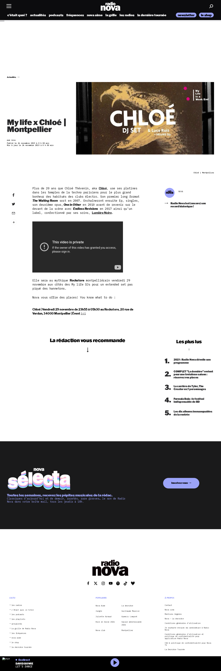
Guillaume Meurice (130, 611)
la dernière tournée (151, 15)
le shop (206, 15)
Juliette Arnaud (103, 616)
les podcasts (17, 614)
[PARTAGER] (18, 204)
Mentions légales (173, 614)
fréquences (75, 15)
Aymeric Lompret (129, 616)
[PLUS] (18, 222)
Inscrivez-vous (179, 482)
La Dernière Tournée (175, 649)
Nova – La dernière (174, 619)
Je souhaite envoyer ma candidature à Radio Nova (187, 629)
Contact (168, 605)
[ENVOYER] (18, 213)
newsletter (186, 15)
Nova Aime (100, 606)
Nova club (100, 630)
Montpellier (127, 630)
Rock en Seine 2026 (105, 622)
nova (180, 191)
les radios (127, 15)
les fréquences (18, 633)
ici (83, 313)
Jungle (99, 611)
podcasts (56, 15)
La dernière (127, 606)
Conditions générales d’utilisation (182, 623)
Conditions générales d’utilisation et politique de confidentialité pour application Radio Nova (184, 636)
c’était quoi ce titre (22, 610)
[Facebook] (18, 195)
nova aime (95, 15)
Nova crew (169, 610)
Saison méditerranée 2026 (132, 623)
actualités (38, 15)
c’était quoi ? (17, 15)
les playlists (18, 619)
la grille (111, 15)
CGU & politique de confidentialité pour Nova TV (188, 644)
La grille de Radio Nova (23, 629)
